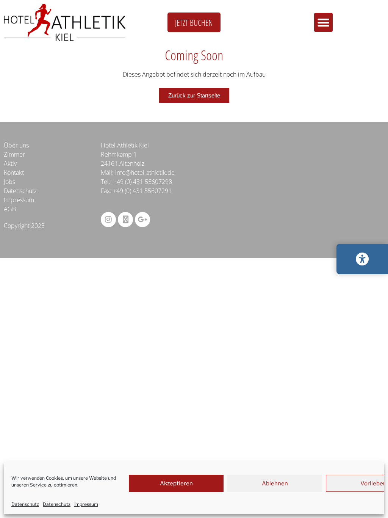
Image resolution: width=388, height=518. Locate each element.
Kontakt (14, 172)
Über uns (16, 145)
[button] (323, 22)
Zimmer (14, 154)
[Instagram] (108, 219)
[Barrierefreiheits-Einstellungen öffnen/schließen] (362, 259)
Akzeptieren (176, 483)
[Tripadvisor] (125, 219)
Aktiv (10, 163)
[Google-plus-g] (142, 219)
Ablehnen (275, 483)
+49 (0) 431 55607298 (142, 181)
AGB (10, 209)
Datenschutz (25, 504)
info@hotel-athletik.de (145, 172)
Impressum (86, 504)
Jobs (9, 181)
